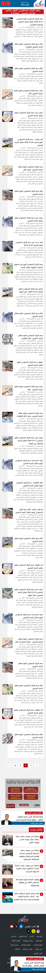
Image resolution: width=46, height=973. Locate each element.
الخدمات (13, 936)
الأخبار (32, 936)
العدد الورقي (30, 926)
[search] (3, 3)
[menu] (8, 3)
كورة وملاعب (37, 945)
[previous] (36, 765)
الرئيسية (39, 936)
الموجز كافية (16, 940)
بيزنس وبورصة (28, 940)
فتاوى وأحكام (26, 945)
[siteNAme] (39, 3)
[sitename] (23, 918)
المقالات (17, 949)
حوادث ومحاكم (28, 949)
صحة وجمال (14, 945)
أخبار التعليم (23, 936)
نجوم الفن (39, 940)
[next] (9, 765)
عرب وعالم (38, 949)
